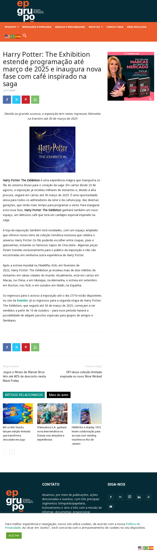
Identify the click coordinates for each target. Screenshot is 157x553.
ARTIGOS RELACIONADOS (24, 395)
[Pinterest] (26, 100)
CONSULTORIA (114, 26)
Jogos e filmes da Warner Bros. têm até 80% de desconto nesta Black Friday (24, 376)
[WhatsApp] (35, 100)
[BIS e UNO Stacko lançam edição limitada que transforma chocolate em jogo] (18, 413)
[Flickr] (120, 497)
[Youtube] (111, 507)
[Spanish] (18, 36)
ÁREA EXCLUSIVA (136, 26)
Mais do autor (58, 395)
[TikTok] (148, 497)
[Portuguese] (13, 36)
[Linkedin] (139, 497)
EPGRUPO (10, 26)
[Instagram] (129, 497)
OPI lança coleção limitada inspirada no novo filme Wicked (81, 374)
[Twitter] (16, 100)
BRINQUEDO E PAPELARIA (37, 26)
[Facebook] (7, 100)
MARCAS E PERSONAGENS (70, 26)
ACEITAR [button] (14, 535)
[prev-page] (5, 451)
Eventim (22, 300)
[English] (7, 36)
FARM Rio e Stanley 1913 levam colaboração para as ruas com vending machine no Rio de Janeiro (86, 435)
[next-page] (12, 451)
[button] (25, 36)
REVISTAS (94, 26)
